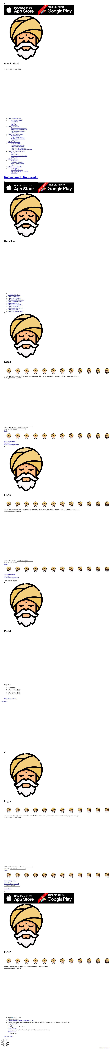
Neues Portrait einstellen (17, 137)
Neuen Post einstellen (17, 170)
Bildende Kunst (12, 1028)
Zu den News (14, 160)
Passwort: (6, 429)
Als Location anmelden (17, 146)
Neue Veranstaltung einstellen (19, 129)
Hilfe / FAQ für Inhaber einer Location (21, 149)
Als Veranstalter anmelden (18, 131)
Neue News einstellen (17, 162)
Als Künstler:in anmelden (18, 139)
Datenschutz (14, 121)
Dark (14, 1017)
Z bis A (32, 1020)
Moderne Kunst (12, 1031)
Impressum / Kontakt (16, 120)
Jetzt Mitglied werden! (10, 698)
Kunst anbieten (15, 154)
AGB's (13, 123)
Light (19, 1017)
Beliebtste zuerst (21, 1020)
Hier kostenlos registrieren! (11, 444)
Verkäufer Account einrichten (19, 156)
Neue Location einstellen (17, 145)
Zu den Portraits (15, 135)
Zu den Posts (14, 168)
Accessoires (11, 1025)
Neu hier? (6, 443)
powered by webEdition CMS (104, 1047)
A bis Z (28, 1020)
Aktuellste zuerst (12, 1020)
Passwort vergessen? (9, 441)
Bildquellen (14, 125)
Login (5, 431)
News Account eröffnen (17, 163)
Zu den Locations (16, 143)
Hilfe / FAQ (14, 132)
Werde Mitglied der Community (19, 171)
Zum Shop (14, 153)
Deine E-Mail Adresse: (10, 427)
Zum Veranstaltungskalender (18, 128)
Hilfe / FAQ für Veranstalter (18, 148)
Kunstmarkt (4, 701)
